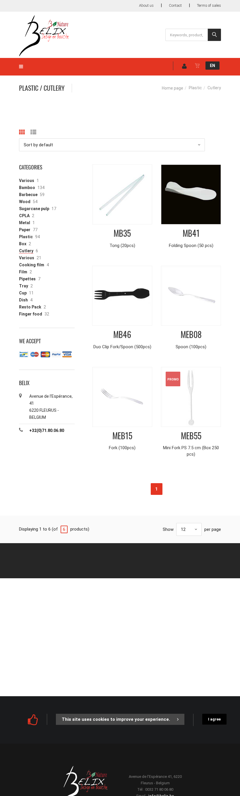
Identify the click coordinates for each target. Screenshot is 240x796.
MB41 (191, 233)
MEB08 (191, 334)
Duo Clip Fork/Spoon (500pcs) (122, 346)
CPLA (24, 215)
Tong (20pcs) (122, 245)
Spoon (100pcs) (191, 346)
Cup (23, 293)
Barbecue (28, 194)
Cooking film (31, 265)
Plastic (195, 87)
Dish (23, 300)
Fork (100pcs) (122, 447)
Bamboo (27, 187)
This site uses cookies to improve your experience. (116, 719)
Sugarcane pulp (34, 208)
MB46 (122, 334)
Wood (24, 201)
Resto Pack (30, 307)
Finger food (30, 314)
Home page (172, 88)
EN (212, 65)
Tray (23, 286)
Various (26, 180)
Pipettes (27, 279)
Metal (24, 222)
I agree (214, 719)
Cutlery (26, 250)
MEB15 (122, 436)
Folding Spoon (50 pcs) (191, 245)
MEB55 (191, 436)
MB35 (122, 233)
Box (22, 243)
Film (23, 272)
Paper (24, 229)
